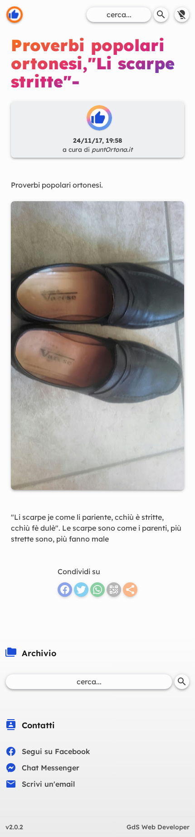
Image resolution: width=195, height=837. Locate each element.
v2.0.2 (14, 827)
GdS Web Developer (158, 827)
